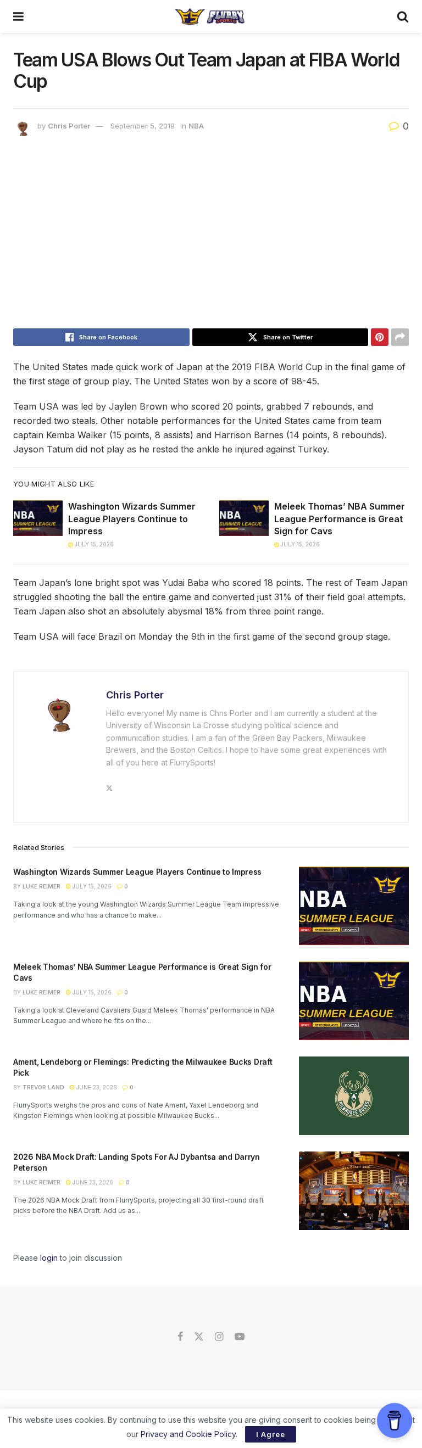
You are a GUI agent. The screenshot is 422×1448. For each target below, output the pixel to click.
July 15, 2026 (93, 544)
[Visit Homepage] (210, 16)
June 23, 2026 (96, 1087)
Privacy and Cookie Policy (188, 1434)
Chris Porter (69, 125)
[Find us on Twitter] (199, 1337)
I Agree (270, 1434)
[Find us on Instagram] (219, 1337)
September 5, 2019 (142, 125)
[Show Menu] (18, 16)
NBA (196, 125)
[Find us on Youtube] (240, 1337)
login (49, 1257)
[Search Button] (403, 16)
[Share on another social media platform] (400, 337)
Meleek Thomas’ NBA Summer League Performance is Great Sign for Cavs (339, 518)
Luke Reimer (41, 886)
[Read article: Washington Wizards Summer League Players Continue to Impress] (38, 517)
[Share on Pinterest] (379, 337)
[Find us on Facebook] (180, 1337)
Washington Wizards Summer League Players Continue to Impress (132, 518)
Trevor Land (43, 1087)
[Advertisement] (211, 235)
